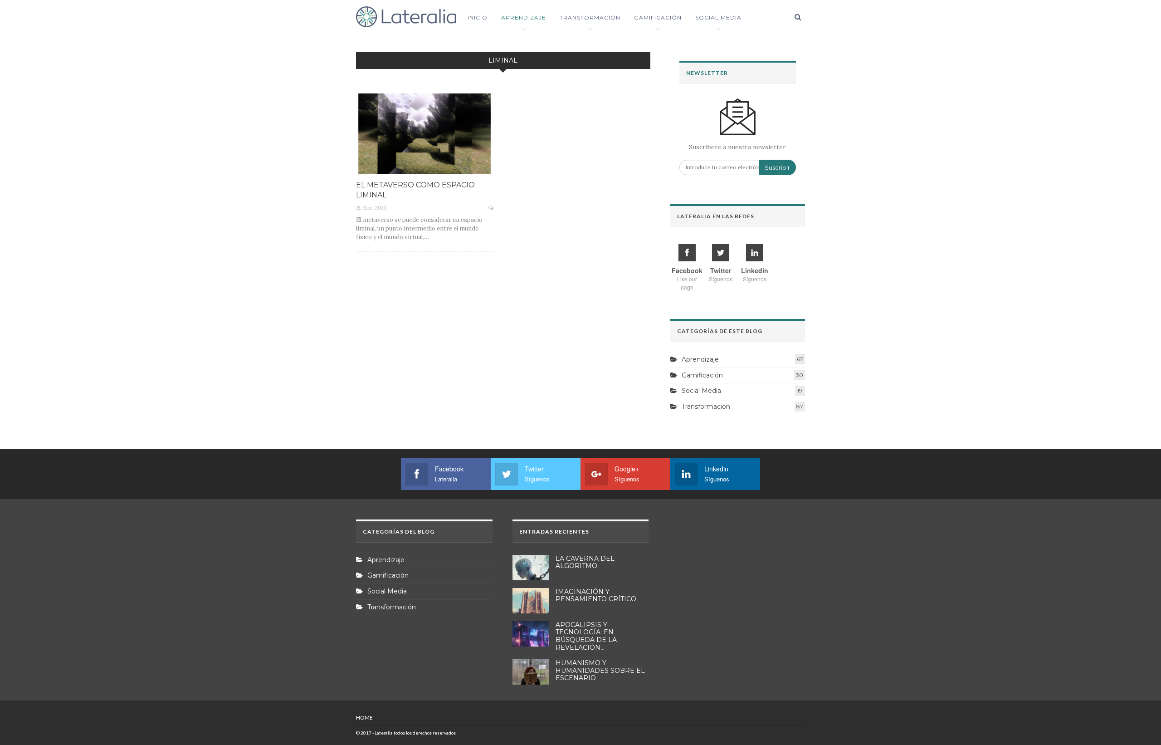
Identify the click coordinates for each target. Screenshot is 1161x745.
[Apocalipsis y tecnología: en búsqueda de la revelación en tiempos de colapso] (530, 634)
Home (364, 717)
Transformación (590, 17)
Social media (718, 17)
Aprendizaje (523, 17)
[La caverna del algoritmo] (530, 567)
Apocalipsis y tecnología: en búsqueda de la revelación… (586, 636)
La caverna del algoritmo (585, 562)
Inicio (478, 17)
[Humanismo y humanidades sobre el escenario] (530, 672)
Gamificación (658, 17)
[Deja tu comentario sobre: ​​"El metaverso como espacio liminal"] (491, 208)
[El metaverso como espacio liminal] (425, 133)
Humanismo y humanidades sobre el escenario (600, 670)
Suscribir (777, 167)
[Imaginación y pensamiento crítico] (530, 600)
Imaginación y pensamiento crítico (596, 595)
